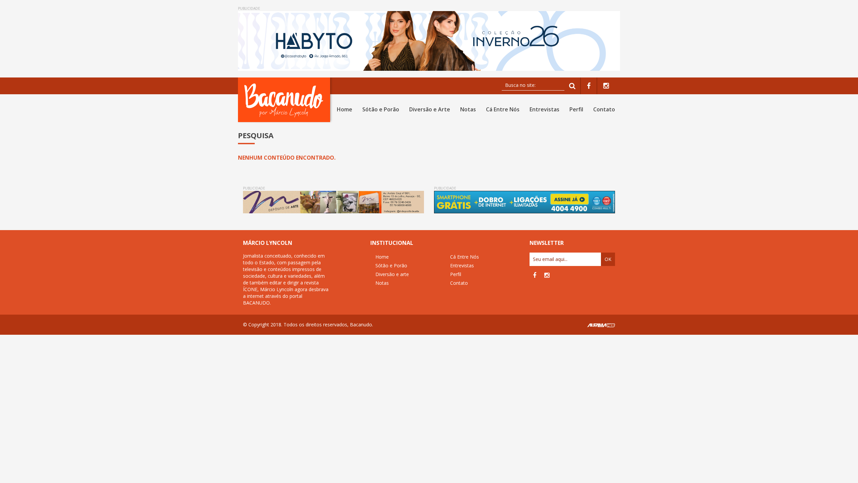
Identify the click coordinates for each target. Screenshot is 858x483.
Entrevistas (544, 109)
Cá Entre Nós (502, 109)
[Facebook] (589, 86)
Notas (468, 109)
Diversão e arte (392, 274)
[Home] (285, 100)
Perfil (576, 109)
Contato (604, 109)
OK (608, 259)
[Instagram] (606, 86)
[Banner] (429, 41)
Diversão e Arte (429, 109)
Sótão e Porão (380, 109)
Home (344, 109)
